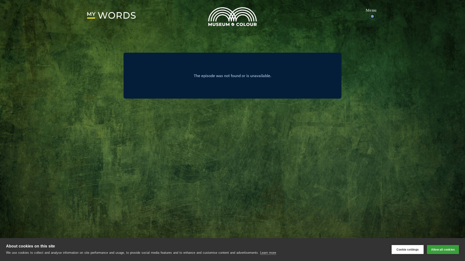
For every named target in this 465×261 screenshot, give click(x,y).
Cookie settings (407, 249)
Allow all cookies (443, 249)
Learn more (268, 252)
